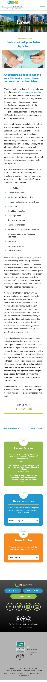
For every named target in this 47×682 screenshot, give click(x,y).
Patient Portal (33, 591)
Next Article (36, 429)
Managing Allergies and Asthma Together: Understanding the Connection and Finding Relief (23, 478)
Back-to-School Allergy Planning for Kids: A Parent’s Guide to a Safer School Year (23, 457)
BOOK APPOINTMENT (23, 596)
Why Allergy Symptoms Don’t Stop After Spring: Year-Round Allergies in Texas (23, 467)
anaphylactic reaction (31, 92)
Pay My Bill (13, 591)
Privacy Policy (16, 668)
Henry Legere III (20, 657)
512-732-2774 (25, 585)
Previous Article (11, 429)
